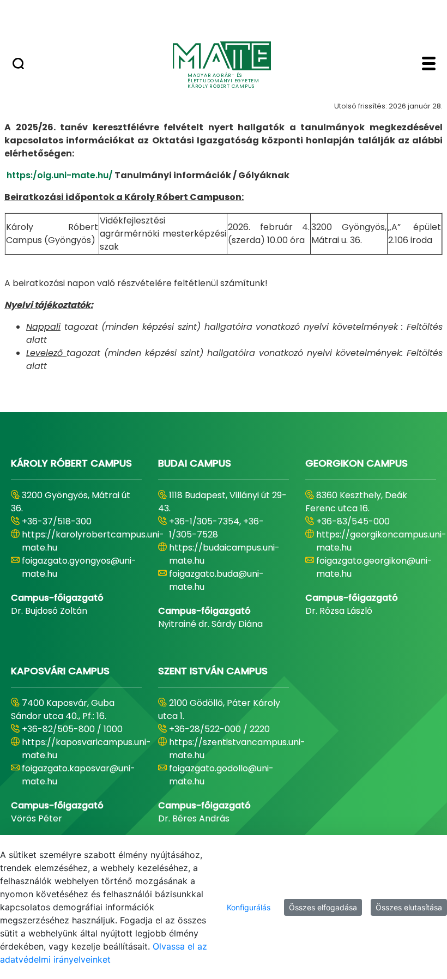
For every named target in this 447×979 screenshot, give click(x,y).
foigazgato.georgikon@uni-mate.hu (374, 567)
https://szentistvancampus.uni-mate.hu (237, 749)
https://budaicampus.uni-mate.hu (224, 554)
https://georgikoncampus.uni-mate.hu (381, 541)
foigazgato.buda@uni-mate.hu (216, 580)
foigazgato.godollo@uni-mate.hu (221, 775)
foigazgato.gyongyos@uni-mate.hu (79, 567)
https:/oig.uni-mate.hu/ (60, 175)
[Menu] (429, 65)
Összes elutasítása (409, 907)
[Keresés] (18, 65)
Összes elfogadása (323, 907)
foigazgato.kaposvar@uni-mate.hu (78, 775)
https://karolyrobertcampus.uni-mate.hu (93, 541)
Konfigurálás (248, 907)
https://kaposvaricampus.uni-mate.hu (86, 749)
